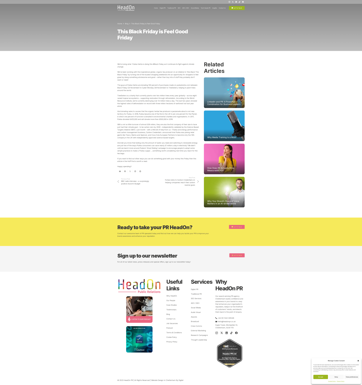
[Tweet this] (130, 171)
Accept (320, 377)
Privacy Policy (340, 381)
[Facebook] (243, 2)
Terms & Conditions (174, 333)
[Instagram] (229, 2)
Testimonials (171, 310)
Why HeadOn (171, 296)
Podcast (169, 328)
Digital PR (194, 289)
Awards (194, 317)
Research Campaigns (199, 335)
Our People (170, 300)
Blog (168, 314)
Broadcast (195, 321)
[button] (358, 361)
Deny (336, 377)
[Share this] (125, 171)
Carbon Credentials (154, 132)
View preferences (352, 377)
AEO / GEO (195, 303)
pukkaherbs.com (183, 85)
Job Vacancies (172, 323)
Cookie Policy (332, 381)
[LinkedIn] (236, 2)
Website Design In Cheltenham (163, 380)
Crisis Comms (196, 326)
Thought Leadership (199, 340)
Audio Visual (196, 312)
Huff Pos (130, 161)
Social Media (196, 308)
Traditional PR (196, 294)
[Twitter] (232, 2)
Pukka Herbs (137, 64)
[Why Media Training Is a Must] (224, 126)
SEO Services (196, 298)
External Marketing (198, 331)
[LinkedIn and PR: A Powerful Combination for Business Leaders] (224, 92)
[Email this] (119, 171)
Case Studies (171, 305)
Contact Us (170, 319)
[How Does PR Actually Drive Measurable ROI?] (224, 159)
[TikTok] (239, 2)
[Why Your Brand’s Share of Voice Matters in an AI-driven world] (224, 192)
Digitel (181, 380)
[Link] (126, 8)
